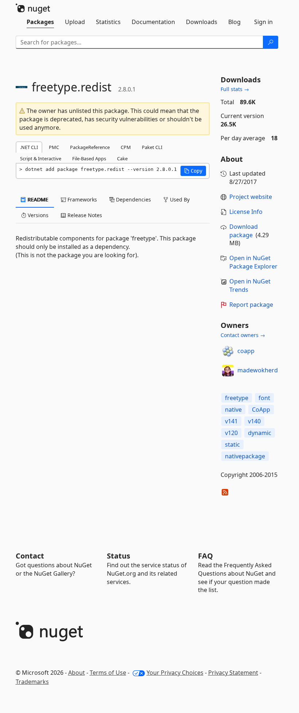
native (233, 410)
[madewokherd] (227, 370)
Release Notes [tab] (84, 215)
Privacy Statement (233, 673)
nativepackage (245, 456)
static (232, 444)
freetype (236, 398)
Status (118, 556)
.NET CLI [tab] (29, 147)
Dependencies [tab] (132, 199)
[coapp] (227, 351)
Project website (250, 197)
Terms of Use (108, 673)
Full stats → (235, 89)
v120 (231, 433)
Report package (251, 305)
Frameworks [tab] (81, 199)
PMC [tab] (54, 147)
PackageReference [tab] (90, 147)
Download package (243, 231)
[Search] (270, 42)
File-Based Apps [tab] (89, 158)
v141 (231, 421)
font (264, 398)
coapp (246, 351)
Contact (30, 556)
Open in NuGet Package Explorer (253, 262)
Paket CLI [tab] (152, 147)
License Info (246, 212)
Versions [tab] (37, 215)
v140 (254, 421)
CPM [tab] (126, 147)
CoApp (261, 410)
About (76, 673)
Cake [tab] (122, 158)
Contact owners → (243, 335)
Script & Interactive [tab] (40, 158)
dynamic (259, 433)
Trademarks (32, 682)
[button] (193, 171)
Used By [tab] (179, 199)
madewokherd (257, 370)
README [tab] (37, 199)
